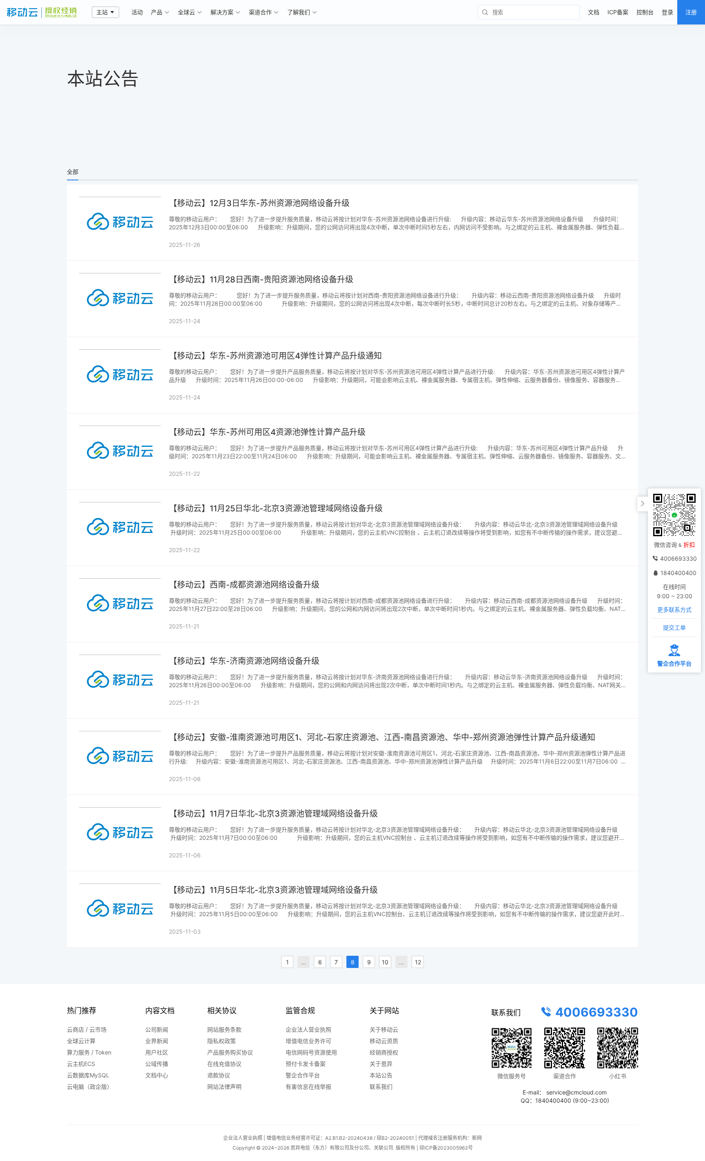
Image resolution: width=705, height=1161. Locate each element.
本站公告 (381, 1075)
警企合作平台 (303, 1075)
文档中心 (156, 1075)
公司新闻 (156, 1029)
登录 (667, 12)
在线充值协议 (224, 1063)
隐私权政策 (221, 1040)
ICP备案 (617, 12)
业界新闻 (156, 1040)
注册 (691, 12)
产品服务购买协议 (230, 1052)
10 (385, 962)
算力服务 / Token (89, 1052)
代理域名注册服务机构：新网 (450, 1138)
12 (418, 962)
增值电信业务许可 (308, 1040)
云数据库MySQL (88, 1075)
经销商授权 (384, 1052)
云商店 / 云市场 (86, 1029)
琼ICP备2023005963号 (446, 1148)
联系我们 (381, 1086)
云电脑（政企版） (90, 1086)
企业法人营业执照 (308, 1029)
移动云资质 (384, 1040)
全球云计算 (81, 1040)
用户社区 (156, 1052)
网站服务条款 (224, 1029)
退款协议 (218, 1075)
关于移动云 (384, 1029)
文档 (593, 12)
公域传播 (156, 1063)
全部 (72, 171)
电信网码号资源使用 (311, 1052)
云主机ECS (81, 1063)
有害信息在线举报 (308, 1086)
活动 (137, 12)
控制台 (645, 12)
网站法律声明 (224, 1086)
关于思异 (381, 1063)
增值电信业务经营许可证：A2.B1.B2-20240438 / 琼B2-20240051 (340, 1138)
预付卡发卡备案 (306, 1063)
